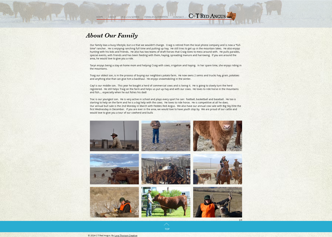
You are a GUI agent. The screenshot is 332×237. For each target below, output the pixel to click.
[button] (114, 136)
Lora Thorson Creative (125, 235)
